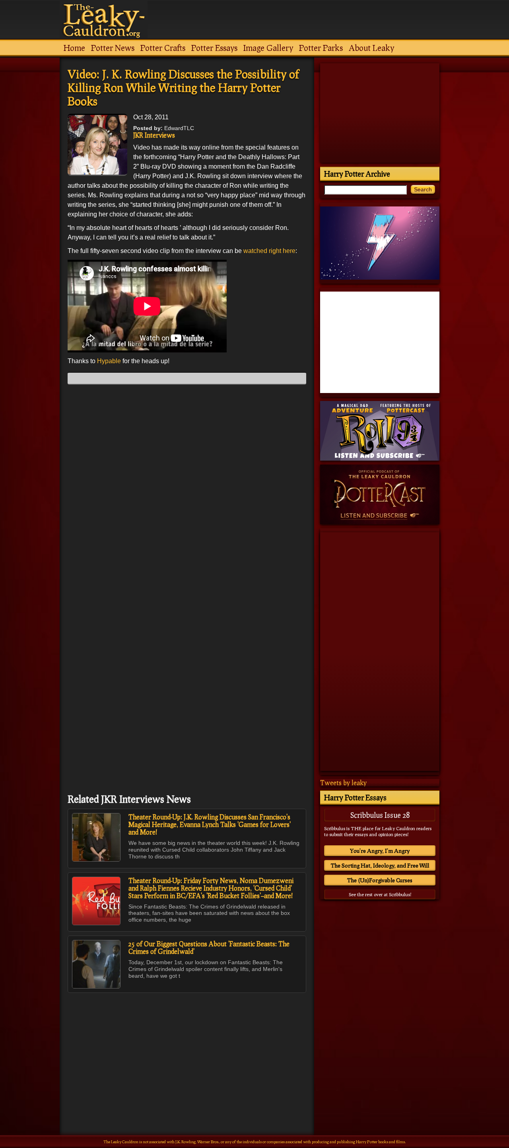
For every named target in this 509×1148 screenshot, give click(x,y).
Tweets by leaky (343, 782)
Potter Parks (321, 48)
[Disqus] (187, 490)
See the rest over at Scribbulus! (380, 894)
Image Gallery (268, 48)
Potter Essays (214, 48)
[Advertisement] (187, 1046)
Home (74, 48)
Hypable (109, 361)
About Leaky (371, 48)
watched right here (269, 250)
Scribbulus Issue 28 (380, 815)
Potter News (112, 48)
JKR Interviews (154, 135)
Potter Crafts (162, 48)
